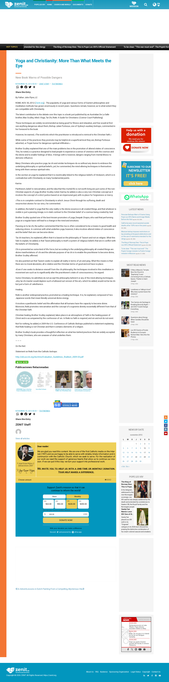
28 (132, 461)
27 (128, 461)
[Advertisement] (84, 26)
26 (123, 461)
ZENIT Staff (44, 84)
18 (149, 453)
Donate (89, 5)
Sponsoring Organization (119, 672)
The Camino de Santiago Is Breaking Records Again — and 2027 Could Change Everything (140, 305)
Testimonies (57, 84)
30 (140, 461)
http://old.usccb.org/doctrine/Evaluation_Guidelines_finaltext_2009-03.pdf (50, 357)
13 (128, 453)
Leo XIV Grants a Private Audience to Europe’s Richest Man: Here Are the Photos (140, 333)
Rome (49, 5)
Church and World (62, 5)
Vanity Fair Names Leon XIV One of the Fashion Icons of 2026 (127, 514)
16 (140, 453)
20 (128, 457)
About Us (90, 672)
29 (136, 461)
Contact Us (156, 672)
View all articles (23, 438)
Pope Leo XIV (39, 5)
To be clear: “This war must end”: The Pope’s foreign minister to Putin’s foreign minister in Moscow (135, 251)
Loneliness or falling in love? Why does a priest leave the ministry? (141, 292)
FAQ (97, 672)
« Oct (123, 466)
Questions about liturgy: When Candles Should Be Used (140, 319)
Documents (78, 5)
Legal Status (136, 672)
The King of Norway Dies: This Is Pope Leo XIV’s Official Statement (53, 47)
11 (149, 448)
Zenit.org (40, 103)
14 (132, 453)
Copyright (146, 672)
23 (140, 457)
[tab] (129, 619)
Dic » (127, 466)
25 (149, 457)
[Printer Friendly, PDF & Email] (22, 362)
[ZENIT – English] (19, 4)
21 (132, 457)
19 (123, 457)
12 (123, 453)
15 (136, 453)
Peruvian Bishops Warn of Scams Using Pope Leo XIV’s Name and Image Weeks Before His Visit (135, 217)
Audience (104, 672)
